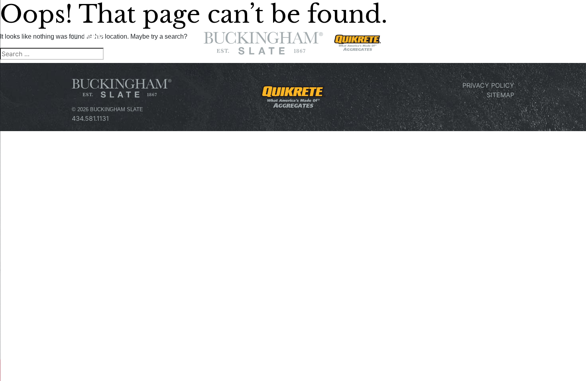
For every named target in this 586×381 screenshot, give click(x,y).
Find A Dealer (484, 39)
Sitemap (500, 95)
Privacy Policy (488, 85)
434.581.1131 (90, 118)
